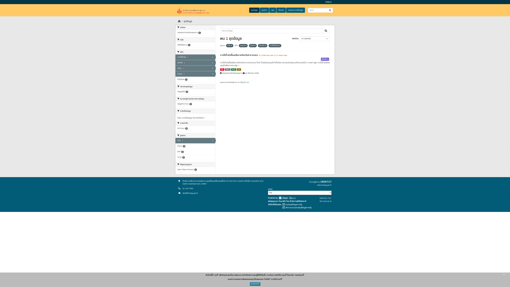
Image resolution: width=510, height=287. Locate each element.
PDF (222, 69)
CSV (239, 69)
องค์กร (264, 10)
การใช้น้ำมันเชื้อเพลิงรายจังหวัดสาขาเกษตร (239, 55)
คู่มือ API (246, 82)
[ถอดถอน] (231, 46)
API (238, 82)
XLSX (233, 69)
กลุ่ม (272, 10)
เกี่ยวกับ (281, 10)
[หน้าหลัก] (179, 21)
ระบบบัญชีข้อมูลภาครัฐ (293, 204)
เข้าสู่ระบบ (328, 2)
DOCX (228, 69)
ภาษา (270, 189)
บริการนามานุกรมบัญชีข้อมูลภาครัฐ (298, 207)
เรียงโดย (295, 38)
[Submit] (330, 10)
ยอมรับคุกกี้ (255, 283)
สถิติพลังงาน (325, 59)
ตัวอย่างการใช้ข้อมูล (295, 10)
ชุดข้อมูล (254, 10)
